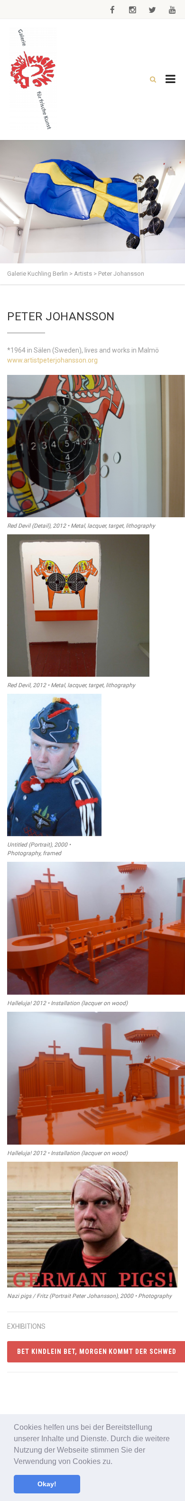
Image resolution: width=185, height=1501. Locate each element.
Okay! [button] (46, 1484)
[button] (115, 1462)
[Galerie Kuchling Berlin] (33, 79)
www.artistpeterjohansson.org (52, 360)
